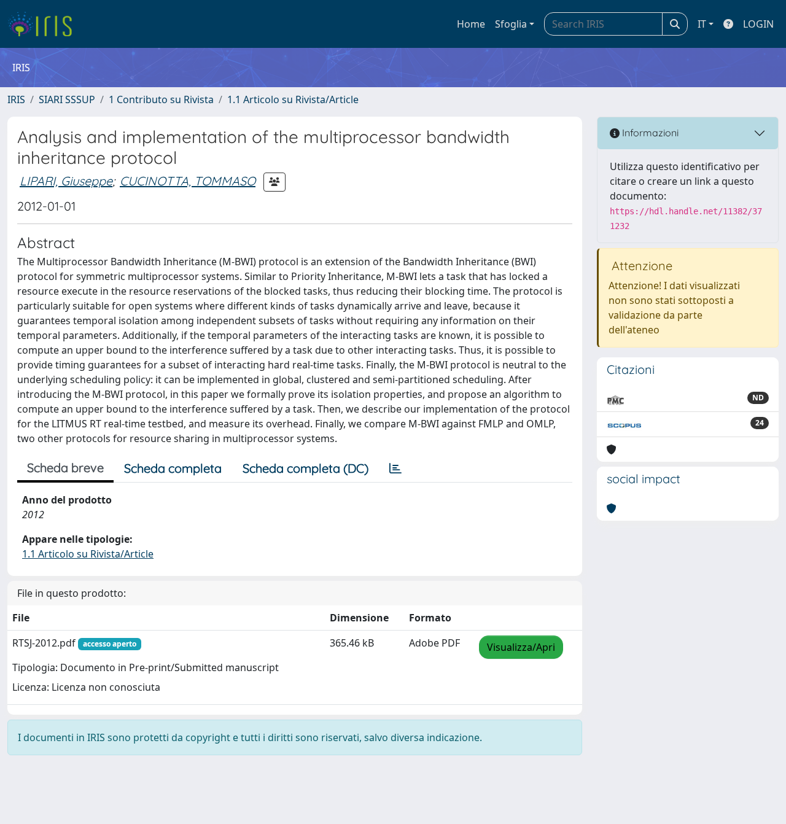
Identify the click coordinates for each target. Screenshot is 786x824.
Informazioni (649, 132)
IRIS (16, 99)
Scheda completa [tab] (173, 468)
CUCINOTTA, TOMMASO (187, 181)
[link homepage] (44, 24)
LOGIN (758, 24)
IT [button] (702, 24)
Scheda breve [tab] (65, 467)
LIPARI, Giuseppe (66, 181)
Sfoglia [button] (511, 24)
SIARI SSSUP (67, 99)
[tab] (395, 468)
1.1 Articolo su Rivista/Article (293, 99)
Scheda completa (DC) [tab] (305, 468)
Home (471, 24)
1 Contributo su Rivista (161, 99)
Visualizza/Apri (521, 647)
